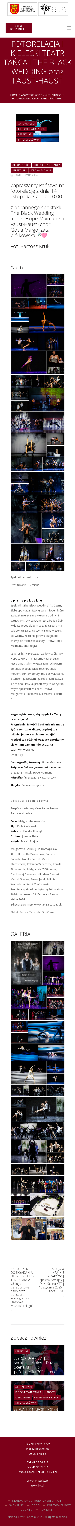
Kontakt (46, 1509)
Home (14, 95)
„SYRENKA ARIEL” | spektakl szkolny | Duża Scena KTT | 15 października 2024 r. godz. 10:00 (36, 1367)
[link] (42, 218)
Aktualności (53, 95)
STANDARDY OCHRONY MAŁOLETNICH (36, 1500)
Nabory (50, 1392)
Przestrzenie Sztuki (46, 1397)
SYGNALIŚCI (16, 1505)
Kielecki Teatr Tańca (31, 129)
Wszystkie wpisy (31, 95)
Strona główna (28, 139)
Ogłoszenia (23, 1397)
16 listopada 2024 (27, 175)
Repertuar (25, 134)
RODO (36, 1505)
